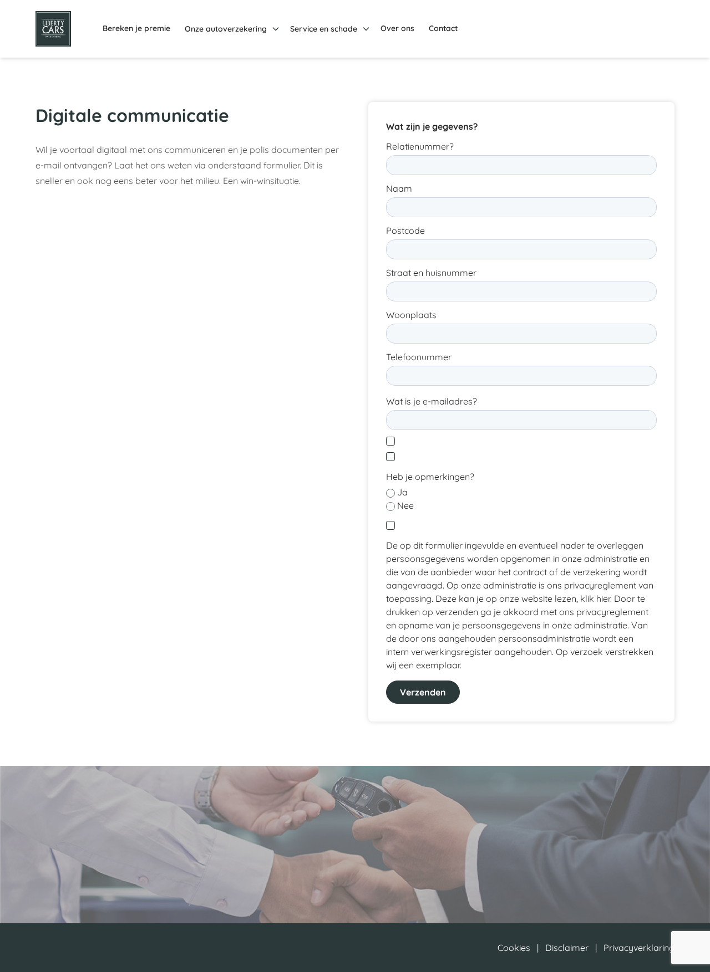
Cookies (514, 947)
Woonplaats (411, 314)
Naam (399, 188)
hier (603, 598)
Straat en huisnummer (431, 272)
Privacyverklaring (639, 947)
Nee (405, 505)
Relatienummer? (420, 146)
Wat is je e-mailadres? (431, 401)
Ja (402, 492)
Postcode (405, 230)
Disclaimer (567, 947)
